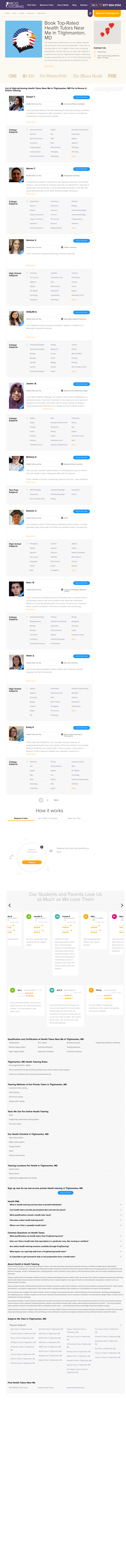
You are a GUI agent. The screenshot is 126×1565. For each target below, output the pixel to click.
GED (52, 138)
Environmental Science (37, 643)
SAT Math (54, 557)
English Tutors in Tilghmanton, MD (50, 1360)
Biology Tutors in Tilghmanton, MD (50, 1356)
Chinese (74, 282)
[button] (107, 33)
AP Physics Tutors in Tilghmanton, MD (23, 1342)
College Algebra (35, 147)
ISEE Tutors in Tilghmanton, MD (49, 1333)
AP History (75, 152)
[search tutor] (90, 13)
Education (33, 762)
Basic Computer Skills (79, 367)
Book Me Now (81, 97)
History (32, 566)
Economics (33, 223)
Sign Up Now (65, 1193)
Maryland (31, 13)
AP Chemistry (55, 643)
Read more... (50, 66)
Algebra (74, 138)
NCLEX (74, 349)
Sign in (95, 5)
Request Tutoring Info (107, 13)
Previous (10, 905)
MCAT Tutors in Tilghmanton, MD (50, 1338)
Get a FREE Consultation (47, 818)
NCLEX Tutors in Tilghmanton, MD (50, 1351)
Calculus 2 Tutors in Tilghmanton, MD (107, 1353)
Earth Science (55, 561)
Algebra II (75, 143)
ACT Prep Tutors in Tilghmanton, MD (51, 1329)
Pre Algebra (34, 291)
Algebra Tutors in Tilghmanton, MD (78, 1356)
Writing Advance (56, 630)
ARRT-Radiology (35, 490)
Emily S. (30, 727)
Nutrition (33, 362)
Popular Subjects (18, 1325)
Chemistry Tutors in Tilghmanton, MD (23, 1333)
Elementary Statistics (37, 156)
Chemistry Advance (36, 228)
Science (53, 354)
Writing (53, 431)
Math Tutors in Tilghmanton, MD (21, 1329)
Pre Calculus (55, 219)
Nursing (32, 367)
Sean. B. (30, 583)
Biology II (75, 201)
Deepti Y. (30, 97)
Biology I (74, 206)
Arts (73, 427)
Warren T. (31, 168)
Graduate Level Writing (58, 621)
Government (55, 688)
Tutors (14, 13)
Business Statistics (36, 138)
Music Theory (55, 702)
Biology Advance (56, 228)
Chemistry (33, 273)
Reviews (83, 5)
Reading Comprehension (80, 130)
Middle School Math (78, 552)
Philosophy (54, 152)
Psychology (54, 156)
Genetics (54, 617)
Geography (33, 300)
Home (7, 13)
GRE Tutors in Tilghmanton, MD (49, 1342)
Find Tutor (31, 5)
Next (56, 800)
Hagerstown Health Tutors (76, 1388)
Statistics (75, 273)
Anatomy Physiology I (79, 215)
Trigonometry (34, 201)
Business (33, 134)
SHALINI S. (31, 312)
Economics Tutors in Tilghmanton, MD (107, 1337)
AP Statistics (76, 277)
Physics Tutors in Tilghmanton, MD (22, 1338)
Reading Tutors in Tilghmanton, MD (79, 1352)
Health (22, 13)
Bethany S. (31, 457)
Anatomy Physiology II (79, 210)
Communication (35, 152)
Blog (74, 5)
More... (74, 156)
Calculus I (54, 215)
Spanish (74, 566)
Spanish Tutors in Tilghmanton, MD (78, 1365)
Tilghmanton (41, 13)
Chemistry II (55, 201)
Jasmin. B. (31, 384)
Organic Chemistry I (36, 219)
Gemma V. (31, 240)
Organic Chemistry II (37, 215)
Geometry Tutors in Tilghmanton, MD (79, 1360)
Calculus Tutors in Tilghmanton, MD (23, 1354)
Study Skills (76, 134)
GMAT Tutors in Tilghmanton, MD (50, 1347)
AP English (75, 147)
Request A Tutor (21, 818)
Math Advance (55, 147)
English (53, 130)
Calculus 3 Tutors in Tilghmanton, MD (107, 1357)
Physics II (33, 206)
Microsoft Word (77, 354)
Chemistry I (34, 143)
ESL (52, 134)
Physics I (33, 210)
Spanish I (54, 548)
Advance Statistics (36, 130)
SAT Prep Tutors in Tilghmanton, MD (23, 1363)
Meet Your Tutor (74, 818)
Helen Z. (30, 656)
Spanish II (54, 552)
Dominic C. (31, 511)
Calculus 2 (54, 210)
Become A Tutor (46, 5)
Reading (74, 358)
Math (52, 143)
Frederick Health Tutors (46, 1388)
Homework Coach (57, 277)
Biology (53, 345)
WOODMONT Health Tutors (18, 1388)
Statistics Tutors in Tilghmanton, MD (23, 1359)
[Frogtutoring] (14, 5)
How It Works (63, 5)
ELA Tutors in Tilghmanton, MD (105, 1348)
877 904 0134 (112, 5)
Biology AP (54, 349)
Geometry (75, 223)
